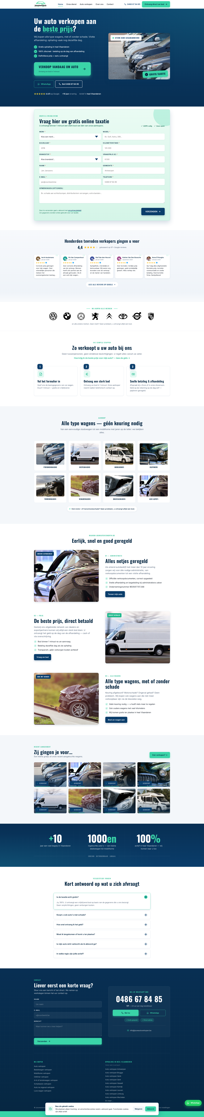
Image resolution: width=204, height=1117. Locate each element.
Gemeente (108, 166)
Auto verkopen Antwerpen (115, 1069)
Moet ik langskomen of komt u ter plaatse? (76, 934)
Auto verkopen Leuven (114, 1090)
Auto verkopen (86, 4)
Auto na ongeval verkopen (44, 1087)
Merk (42, 132)
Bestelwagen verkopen (43, 1070)
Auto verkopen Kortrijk (114, 1087)
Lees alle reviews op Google (101, 284)
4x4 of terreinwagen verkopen (46, 1080)
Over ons (99, 4)
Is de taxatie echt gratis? (68, 897)
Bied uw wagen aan (116, 720)
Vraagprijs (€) (110, 154)
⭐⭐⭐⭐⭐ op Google (46, 94)
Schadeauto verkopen (42, 1084)
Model (106, 132)
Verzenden (42, 1041)
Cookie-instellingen (163, 1107)
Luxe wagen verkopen (42, 1091)
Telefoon (108, 177)
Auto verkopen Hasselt (114, 1083)
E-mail (43, 177)
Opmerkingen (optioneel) (51, 188)
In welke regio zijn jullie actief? (70, 954)
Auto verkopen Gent (113, 1080)
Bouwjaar (44, 143)
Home (60, 4)
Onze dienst (71, 4)
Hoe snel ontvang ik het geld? (70, 924)
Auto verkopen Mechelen (115, 1097)
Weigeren (138, 1109)
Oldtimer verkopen (41, 1077)
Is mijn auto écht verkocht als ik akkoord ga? (77, 944)
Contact (110, 4)
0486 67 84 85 (133, 4)
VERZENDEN (151, 211)
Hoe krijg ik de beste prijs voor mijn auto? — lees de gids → (102, 358)
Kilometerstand (111, 143)
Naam (42, 166)
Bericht (37, 1021)
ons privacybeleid (74, 210)
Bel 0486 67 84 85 (70, 84)
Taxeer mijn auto (115, 594)
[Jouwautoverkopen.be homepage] (40, 4)
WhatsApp (46, 84)
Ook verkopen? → (159, 755)
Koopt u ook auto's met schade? (71, 915)
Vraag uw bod (43, 657)
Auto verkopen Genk (113, 1076)
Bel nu (127, 1013)
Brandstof (45, 154)
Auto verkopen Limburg (114, 1094)
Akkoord (150, 1109)
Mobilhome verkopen (42, 1073)
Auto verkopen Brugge (114, 1073)
